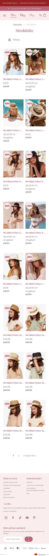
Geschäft (6, 494)
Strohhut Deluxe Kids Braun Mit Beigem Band (13, 335)
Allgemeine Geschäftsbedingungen (36, 489)
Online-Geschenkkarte (12, 485)
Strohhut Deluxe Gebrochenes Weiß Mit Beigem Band (35, 79)
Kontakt (30, 482)
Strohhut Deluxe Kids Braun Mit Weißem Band (35, 430)
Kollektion (7, 491)
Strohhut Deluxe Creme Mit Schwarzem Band (35, 130)
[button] (41, 554)
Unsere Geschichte (10, 482)
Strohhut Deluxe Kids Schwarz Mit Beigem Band (35, 382)
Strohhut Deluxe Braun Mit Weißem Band (13, 181)
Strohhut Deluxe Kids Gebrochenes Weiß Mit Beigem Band (35, 335)
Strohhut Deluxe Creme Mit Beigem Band (13, 130)
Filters (16, 40)
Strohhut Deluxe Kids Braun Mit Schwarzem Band (13, 430)
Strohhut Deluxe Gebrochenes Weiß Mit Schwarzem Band (13, 79)
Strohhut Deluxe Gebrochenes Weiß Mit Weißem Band (13, 283)
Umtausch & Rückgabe (35, 485)
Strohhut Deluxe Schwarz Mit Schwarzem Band (35, 181)
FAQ (28, 493)
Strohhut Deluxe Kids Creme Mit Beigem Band (13, 382)
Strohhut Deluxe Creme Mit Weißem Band (35, 283)
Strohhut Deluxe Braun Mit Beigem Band (35, 232)
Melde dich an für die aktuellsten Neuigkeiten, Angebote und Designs (23, 532)
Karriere (6, 488)
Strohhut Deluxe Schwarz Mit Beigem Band (13, 232)
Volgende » (29, 455)
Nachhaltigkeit (9, 497)
